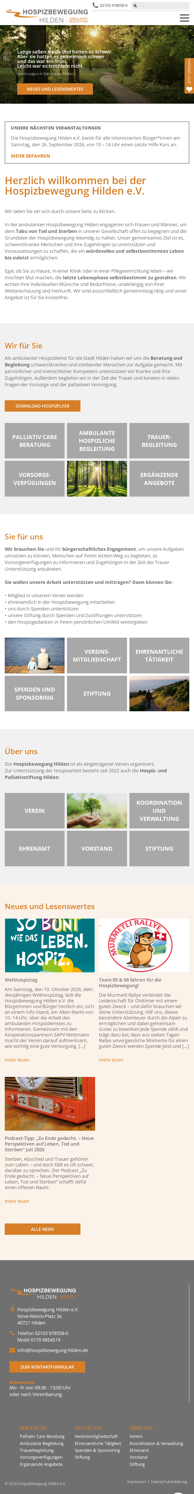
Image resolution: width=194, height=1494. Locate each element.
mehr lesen (17, 1060)
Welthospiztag (21, 980)
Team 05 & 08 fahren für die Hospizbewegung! (130, 983)
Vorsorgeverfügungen (41, 1457)
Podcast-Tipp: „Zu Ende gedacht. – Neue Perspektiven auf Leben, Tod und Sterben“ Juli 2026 (49, 1144)
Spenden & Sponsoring (97, 1450)
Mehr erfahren (30, 156)
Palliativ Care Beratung (42, 1436)
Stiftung (82, 1457)
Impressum (136, 1482)
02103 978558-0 (114, 5)
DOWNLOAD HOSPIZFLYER (43, 406)
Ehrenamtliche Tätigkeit (98, 1443)
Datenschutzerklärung (169, 1482)
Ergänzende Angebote (41, 1464)
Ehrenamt (139, 1450)
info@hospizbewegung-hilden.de (52, 1350)
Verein (136, 1436)
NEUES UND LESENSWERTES (55, 89)
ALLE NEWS (42, 1229)
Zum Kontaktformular (47, 1367)
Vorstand (138, 1457)
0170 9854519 (45, 1340)
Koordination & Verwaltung (156, 1443)
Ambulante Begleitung (42, 1443)
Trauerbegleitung (36, 1450)
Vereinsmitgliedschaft (96, 1436)
